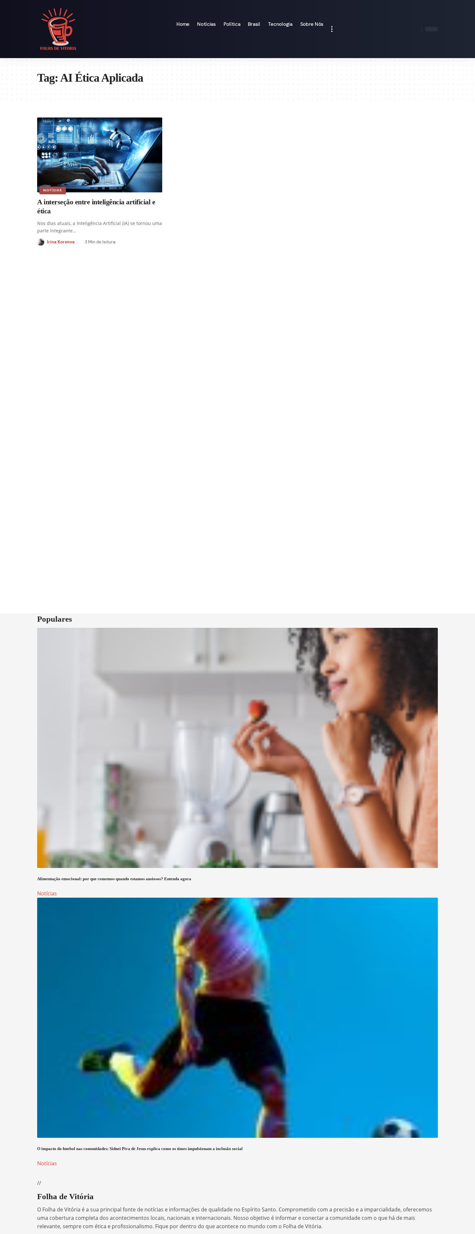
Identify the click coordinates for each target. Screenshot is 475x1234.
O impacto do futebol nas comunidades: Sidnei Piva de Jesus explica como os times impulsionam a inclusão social (140, 1148)
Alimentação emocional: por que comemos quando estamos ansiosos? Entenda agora (114, 878)
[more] (331, 29)
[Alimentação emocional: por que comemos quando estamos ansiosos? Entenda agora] (237, 748)
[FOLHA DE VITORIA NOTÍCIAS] (58, 29)
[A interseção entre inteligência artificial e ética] (99, 154)
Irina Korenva (61, 242)
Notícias (52, 190)
